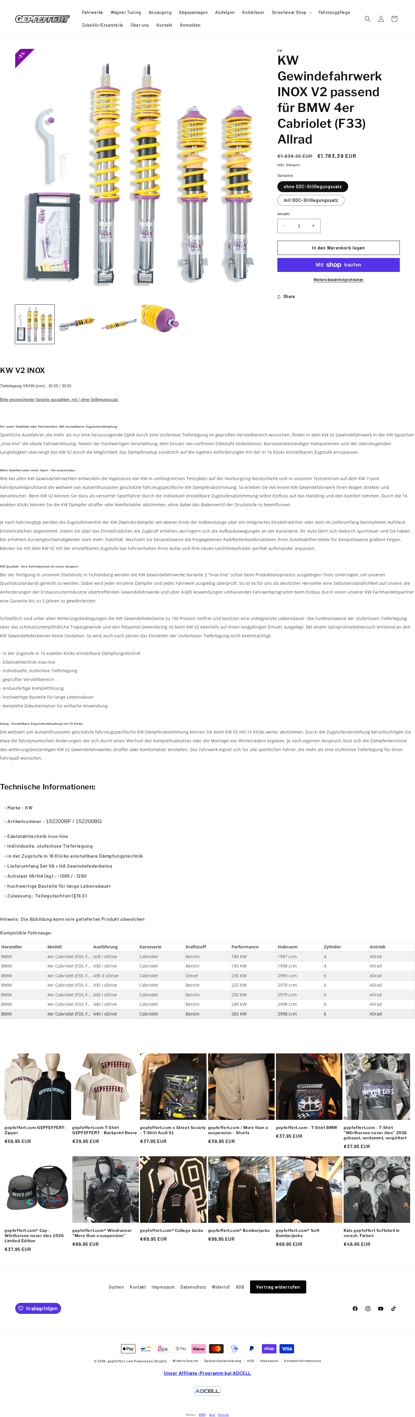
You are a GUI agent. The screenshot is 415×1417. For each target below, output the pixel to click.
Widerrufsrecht (185, 1361)
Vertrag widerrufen (278, 1287)
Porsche (223, 1414)
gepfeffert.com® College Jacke (171, 1230)
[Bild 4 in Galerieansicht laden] (161, 324)
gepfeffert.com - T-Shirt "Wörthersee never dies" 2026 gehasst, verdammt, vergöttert (375, 1132)
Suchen (116, 1287)
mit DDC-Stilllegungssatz (311, 200)
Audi (212, 1414)
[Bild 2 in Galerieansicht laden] (77, 324)
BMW (202, 1414)
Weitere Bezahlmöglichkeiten (339, 279)
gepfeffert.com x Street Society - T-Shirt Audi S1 (173, 1130)
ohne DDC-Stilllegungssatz (313, 186)
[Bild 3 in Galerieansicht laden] (119, 324)
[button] (291, 12)
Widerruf (221, 1287)
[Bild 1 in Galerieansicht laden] (34, 324)
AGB (240, 1287)
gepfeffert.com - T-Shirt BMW (307, 1127)
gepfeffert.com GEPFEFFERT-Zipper (35, 1130)
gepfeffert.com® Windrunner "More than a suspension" (102, 1233)
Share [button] (289, 296)
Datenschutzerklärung (222, 1361)
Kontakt (138, 1287)
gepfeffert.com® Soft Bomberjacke (298, 1233)
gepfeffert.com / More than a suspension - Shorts (238, 1130)
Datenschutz (193, 1287)
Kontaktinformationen (302, 1361)
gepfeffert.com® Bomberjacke (239, 1230)
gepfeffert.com (120, 1361)
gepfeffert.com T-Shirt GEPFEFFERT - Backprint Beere (104, 1130)
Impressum (163, 1287)
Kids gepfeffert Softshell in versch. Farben (372, 1233)
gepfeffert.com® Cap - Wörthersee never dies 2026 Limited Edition (34, 1235)
